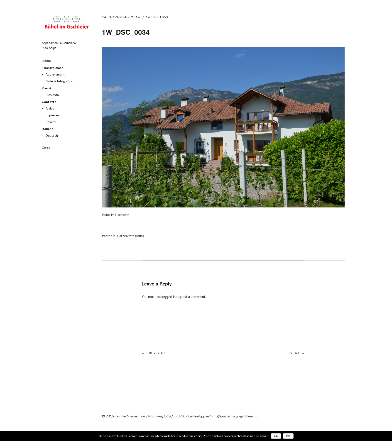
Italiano (48, 129)
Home (46, 61)
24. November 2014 (121, 17)
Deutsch (52, 135)
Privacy (51, 122)
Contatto (49, 102)
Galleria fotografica (59, 81)
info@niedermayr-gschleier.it (234, 416)
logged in (168, 296)
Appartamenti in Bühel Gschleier (66, 23)
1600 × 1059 (157, 17)
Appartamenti (55, 74)
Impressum (53, 115)
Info (288, 436)
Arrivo (50, 108)
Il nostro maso (53, 68)
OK (276, 436)
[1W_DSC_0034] (223, 206)
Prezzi (46, 88)
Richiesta (52, 95)
